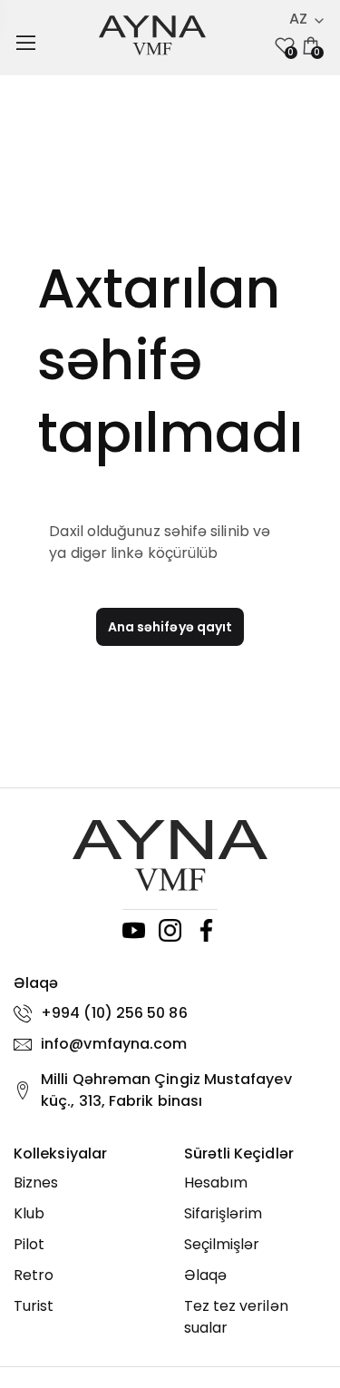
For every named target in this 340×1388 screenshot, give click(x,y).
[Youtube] (133, 930)
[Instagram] (170, 930)
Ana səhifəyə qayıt (170, 627)
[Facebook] (206, 930)
